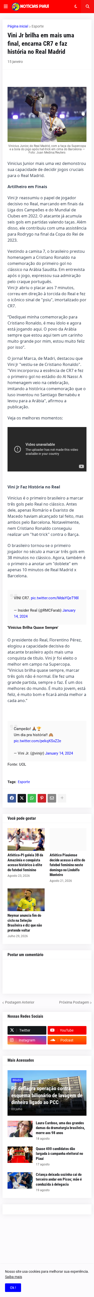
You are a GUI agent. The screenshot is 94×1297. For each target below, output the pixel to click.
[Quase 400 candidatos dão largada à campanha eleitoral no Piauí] (20, 1154)
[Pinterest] (42, 798)
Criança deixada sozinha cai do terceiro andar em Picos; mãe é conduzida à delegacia (59, 1179)
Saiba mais (13, 1277)
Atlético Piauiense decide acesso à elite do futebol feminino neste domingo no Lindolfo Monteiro (67, 865)
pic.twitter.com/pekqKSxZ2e (37, 741)
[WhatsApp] (32, 798)
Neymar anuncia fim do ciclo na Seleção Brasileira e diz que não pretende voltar (25, 923)
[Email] (52, 798)
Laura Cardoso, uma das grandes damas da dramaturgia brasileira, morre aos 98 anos (60, 1128)
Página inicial (18, 26)
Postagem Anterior (19, 1002)
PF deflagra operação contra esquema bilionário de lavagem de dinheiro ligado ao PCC (46, 1095)
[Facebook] (12, 798)
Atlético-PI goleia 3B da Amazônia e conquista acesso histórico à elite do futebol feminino (25, 862)
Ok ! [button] (13, 1288)
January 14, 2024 (59, 753)
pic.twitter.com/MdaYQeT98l (55, 598)
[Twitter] (22, 798)
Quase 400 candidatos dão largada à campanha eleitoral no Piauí (59, 1153)
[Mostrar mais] (62, 798)
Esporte (38, 26)
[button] (6, 6)
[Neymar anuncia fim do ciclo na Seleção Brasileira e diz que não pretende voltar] (26, 899)
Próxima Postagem (74, 1002)
